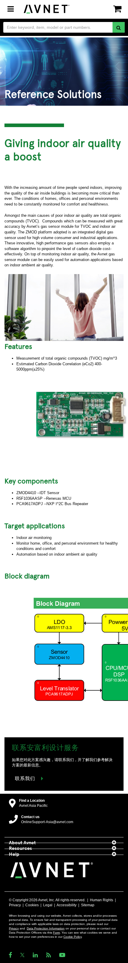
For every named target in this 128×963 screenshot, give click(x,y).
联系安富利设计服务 (45, 747)
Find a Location (32, 800)
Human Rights (101, 900)
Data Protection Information (46, 928)
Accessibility (67, 905)
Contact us (30, 817)
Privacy (15, 905)
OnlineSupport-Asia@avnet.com (47, 822)
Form (56, 932)
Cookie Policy (72, 936)
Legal (47, 905)
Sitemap (87, 905)
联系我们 (25, 778)
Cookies (32, 905)
